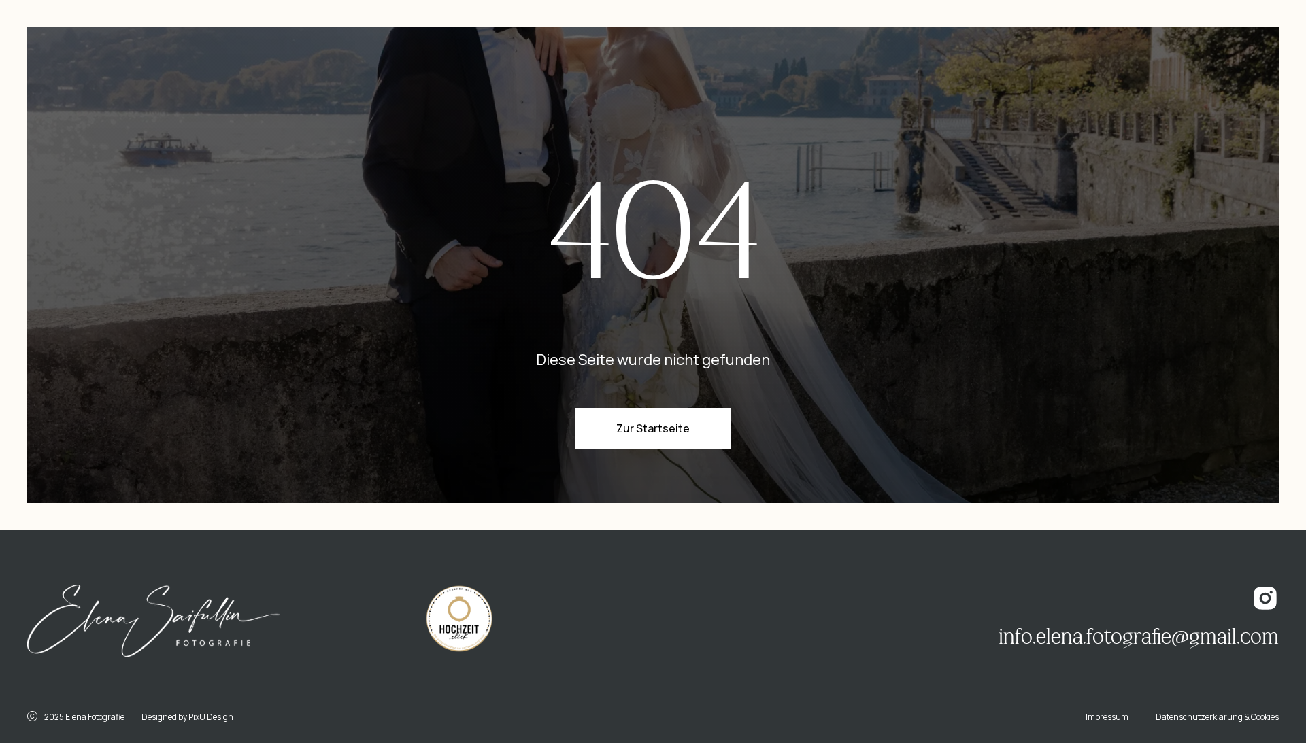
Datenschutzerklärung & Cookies (1217, 717)
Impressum (1107, 717)
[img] (153, 621)
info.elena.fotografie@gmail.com (1139, 637)
